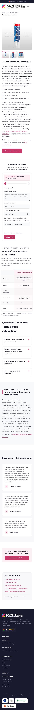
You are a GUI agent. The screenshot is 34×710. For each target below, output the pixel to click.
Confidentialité (6, 665)
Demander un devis (16, 558)
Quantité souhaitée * (10, 203)
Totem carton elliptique (12, 579)
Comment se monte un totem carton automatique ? (14, 341)
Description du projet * (10, 191)
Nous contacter (6, 679)
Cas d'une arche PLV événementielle (16, 588)
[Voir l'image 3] (20, 54)
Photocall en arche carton (13, 585)
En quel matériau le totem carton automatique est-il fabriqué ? (13, 351)
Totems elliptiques (13, 12)
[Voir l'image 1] (5, 54)
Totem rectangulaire (11, 582)
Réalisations (5, 684)
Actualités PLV (6, 686)
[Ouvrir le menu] (28, 6)
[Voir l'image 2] (13, 54)
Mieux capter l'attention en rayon (15, 592)
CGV (3, 662)
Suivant (8, 237)
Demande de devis (11, 151)
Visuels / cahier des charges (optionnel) (15, 218)
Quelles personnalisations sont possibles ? (14, 362)
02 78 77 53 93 (7, 676)
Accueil (4, 12)
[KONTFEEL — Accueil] (13, 6)
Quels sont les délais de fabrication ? (12, 372)
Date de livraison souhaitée (11, 210)
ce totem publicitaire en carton (15, 597)
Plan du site (5, 668)
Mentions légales (7, 660)
